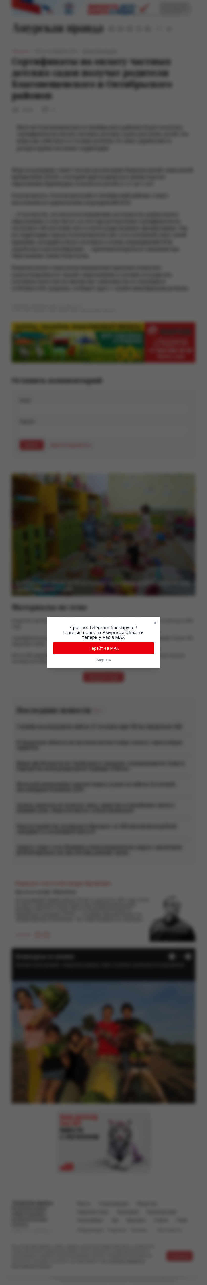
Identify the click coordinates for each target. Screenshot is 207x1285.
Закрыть (103, 659)
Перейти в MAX (104, 648)
